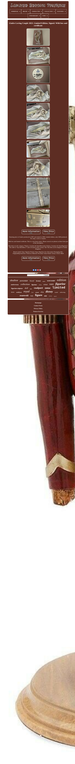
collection (25, 284)
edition (61, 280)
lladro (31, 288)
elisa (42, 292)
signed (55, 296)
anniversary (15, 284)
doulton (14, 280)
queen (44, 281)
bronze (38, 281)
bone (12, 292)
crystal (56, 292)
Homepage (38, 302)
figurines (34, 284)
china (40, 284)
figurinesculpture (17, 288)
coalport (38, 288)
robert (45, 284)
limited (58, 287)
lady (31, 296)
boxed (32, 281)
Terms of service (38, 311)
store (32, 292)
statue (47, 288)
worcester (51, 280)
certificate (19, 292)
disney (49, 291)
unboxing (62, 292)
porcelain (24, 281)
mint (45, 296)
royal (27, 291)
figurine (60, 283)
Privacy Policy (38, 308)
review (50, 296)
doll (26, 288)
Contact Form (38, 305)
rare (51, 284)
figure (38, 295)
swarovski (24, 295)
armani (37, 292)
